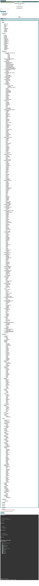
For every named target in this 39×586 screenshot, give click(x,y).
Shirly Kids (8, 421)
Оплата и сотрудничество (6, 519)
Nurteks (7, 73)
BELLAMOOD (8, 91)
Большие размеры (9, 296)
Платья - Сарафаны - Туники (9, 210)
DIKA (7, 158)
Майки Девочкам (5, 432)
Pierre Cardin (8, 75)
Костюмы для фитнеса (7, 266)
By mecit (7, 101)
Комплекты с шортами (9, 66)
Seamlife (7, 126)
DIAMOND (8, 273)
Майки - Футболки (5, 378)
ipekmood (7, 110)
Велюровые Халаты (7, 252)
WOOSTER (8, 399)
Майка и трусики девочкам (5, 429)
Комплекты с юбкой (9, 65)
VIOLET (7, 97)
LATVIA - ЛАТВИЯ (5, 47)
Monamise (7, 102)
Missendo (7, 114)
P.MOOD (7, 147)
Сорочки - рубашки (7, 231)
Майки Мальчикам (6, 436)
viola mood (7, 89)
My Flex (7, 431)
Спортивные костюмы (7, 206)
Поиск (3, 526)
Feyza (7, 106)
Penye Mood (8, 104)
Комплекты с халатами (11, 87)
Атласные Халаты (7, 76)
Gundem (7, 60)
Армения (5, 42)
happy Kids (7, 493)
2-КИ (9, 54)
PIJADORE (8, 95)
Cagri (7, 223)
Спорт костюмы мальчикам (6, 423)
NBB (7, 117)
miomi (7, 139)
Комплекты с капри (9, 62)
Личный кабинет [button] (3, 11)
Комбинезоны (8, 63)
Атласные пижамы (7, 79)
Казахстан (5, 38)
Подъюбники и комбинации (8, 297)
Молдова (5, 36)
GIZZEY (7, 213)
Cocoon (7, 84)
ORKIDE (7, 307)
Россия (5, 34)
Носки (5, 412)
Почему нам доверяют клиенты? (6, 29)
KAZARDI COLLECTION (8, 345)
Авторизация (4, 14)
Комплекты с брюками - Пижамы (9, 109)
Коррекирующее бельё (7, 270)
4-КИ (9, 56)
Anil (6, 128)
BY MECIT (8, 324)
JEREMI (7, 53)
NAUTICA (8, 120)
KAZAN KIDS (7, 453)
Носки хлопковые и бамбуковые (9, 58)
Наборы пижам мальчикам (6, 465)
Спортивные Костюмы (10, 64)
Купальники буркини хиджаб (9, 330)
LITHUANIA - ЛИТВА (6, 49)
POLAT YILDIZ (8, 99)
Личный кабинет (5, 13)
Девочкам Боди (6, 489)
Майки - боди (6, 276)
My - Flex (7, 379)
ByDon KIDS (7, 472)
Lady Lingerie (8, 267)
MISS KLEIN (8, 116)
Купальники (6, 328)
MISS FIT (7, 272)
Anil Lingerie (8, 271)
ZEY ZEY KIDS (7, 455)
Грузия (5, 44)
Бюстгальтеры (6, 308)
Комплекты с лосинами (8, 154)
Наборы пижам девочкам (6, 447)
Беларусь (5, 37)
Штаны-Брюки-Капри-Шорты (9, 322)
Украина (5, 35)
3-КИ (9, 55)
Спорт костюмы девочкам (6, 420)
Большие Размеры (7, 83)
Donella (7, 278)
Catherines (7, 103)
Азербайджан (6, 43)
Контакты (5, 31)
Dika (7, 121)
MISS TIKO (8, 263)
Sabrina (7, 115)
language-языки (3, 0)
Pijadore (7, 219)
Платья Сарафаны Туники (10, 67)
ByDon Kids (7, 425)
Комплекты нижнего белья (8, 300)
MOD (7, 94)
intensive (7, 98)
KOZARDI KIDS (8, 450)
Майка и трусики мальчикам (6, 487)
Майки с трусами (5, 390)
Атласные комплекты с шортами (9, 69)
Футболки (5, 317)
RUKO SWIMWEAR (9, 329)
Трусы (5, 288)
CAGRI (7, 93)
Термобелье (6, 332)
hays (6, 118)
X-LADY (7, 281)
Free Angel (7, 133)
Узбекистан (6, 39)
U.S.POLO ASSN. (9, 129)
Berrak (7, 192)
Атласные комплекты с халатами (9, 52)
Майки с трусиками (7, 283)
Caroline (7, 111)
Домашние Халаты (7, 254)
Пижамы (9, 86)
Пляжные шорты (5, 414)
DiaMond (7, 313)
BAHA (7, 105)
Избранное (4, 533)
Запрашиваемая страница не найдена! (8, 509)
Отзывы (5, 30)
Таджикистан (6, 41)
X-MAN (7, 402)
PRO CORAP (8, 59)
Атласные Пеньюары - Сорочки (9, 72)
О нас (5, 27)
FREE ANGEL (8, 92)
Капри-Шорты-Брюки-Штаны (11, 68)
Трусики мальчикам (6, 443)
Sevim (7, 70)
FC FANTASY (8, 90)
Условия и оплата (5, 26)
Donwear (7, 124)
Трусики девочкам (5, 439)
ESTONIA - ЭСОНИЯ (6, 45)
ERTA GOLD (7, 463)
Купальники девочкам (6, 495)
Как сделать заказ (5, 518)
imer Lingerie (8, 275)
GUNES (7, 388)
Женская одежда (6, 61)
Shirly (7, 451)
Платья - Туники (10, 85)
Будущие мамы (6, 100)
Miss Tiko (7, 130)
